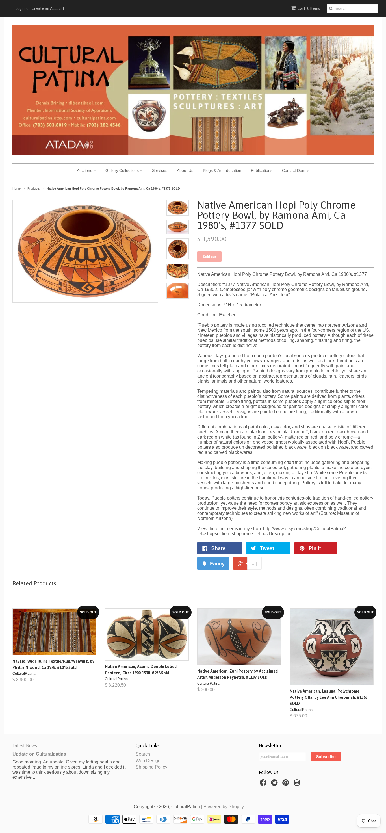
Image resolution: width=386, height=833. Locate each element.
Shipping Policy (151, 767)
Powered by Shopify (223, 806)
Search (143, 754)
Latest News (24, 745)
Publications (261, 170)
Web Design (148, 760)
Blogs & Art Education (222, 170)
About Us (185, 170)
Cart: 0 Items (309, 8)
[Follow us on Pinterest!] (286, 784)
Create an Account (48, 8)
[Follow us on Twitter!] (275, 784)
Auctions (85, 170)
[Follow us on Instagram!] (298, 784)
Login (20, 8)
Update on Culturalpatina (39, 754)
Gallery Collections (122, 170)
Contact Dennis (295, 170)
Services (159, 170)
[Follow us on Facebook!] (264, 784)
